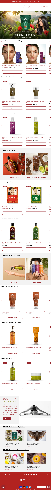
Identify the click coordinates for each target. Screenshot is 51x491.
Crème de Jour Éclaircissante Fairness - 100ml (11, 102)
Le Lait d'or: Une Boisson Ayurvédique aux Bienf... (33, 466)
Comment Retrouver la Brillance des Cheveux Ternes (35, 443)
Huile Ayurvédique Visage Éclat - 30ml (11, 65)
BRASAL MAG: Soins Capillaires (14, 427)
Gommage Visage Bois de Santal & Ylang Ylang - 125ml (35, 311)
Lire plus (7, 418)
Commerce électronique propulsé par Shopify (28, 489)
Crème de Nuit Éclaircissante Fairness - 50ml (35, 102)
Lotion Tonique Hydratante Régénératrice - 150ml (12, 138)
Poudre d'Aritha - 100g (7, 206)
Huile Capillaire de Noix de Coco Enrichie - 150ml (12, 243)
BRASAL (19, 489)
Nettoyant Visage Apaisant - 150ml (10, 347)
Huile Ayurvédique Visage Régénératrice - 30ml (35, 66)
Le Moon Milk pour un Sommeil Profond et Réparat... (13, 466)
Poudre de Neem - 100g (31, 206)
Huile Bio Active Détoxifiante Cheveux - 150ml (35, 243)
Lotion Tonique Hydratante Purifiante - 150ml (35, 138)
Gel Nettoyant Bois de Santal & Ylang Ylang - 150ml (11, 311)
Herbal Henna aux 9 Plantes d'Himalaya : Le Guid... (12, 443)
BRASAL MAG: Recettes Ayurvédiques (16, 450)
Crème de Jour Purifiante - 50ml (33, 383)
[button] (4, 6)
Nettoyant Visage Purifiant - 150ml (10, 383)
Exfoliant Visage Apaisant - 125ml (33, 347)
